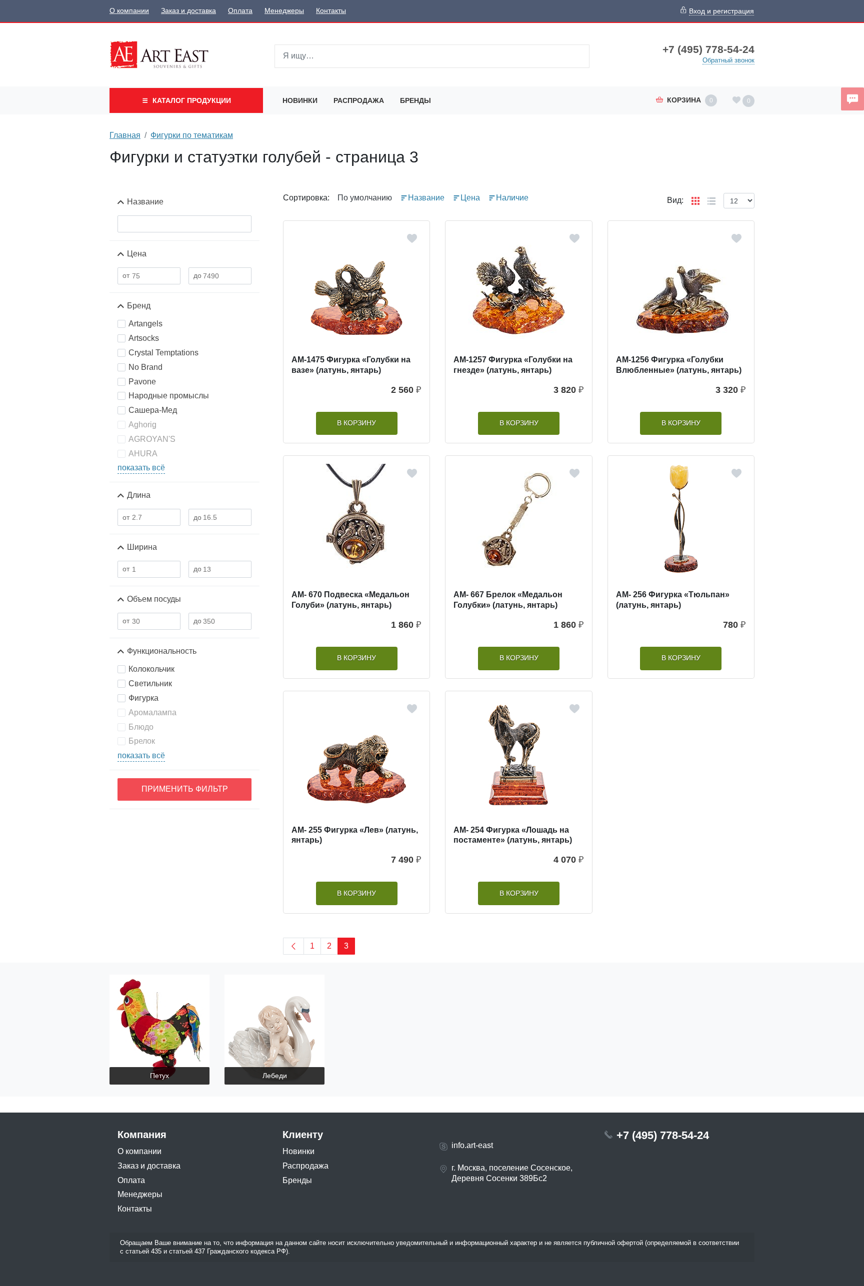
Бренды (415, 100)
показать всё (141, 467)
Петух (159, 1076)
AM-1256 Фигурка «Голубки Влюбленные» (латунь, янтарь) (679, 364)
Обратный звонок (728, 60)
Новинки (300, 100)
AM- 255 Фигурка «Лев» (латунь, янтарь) (355, 835)
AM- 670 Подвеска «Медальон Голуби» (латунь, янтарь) (351, 599)
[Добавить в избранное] (412, 238)
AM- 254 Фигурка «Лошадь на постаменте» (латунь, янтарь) (513, 835)
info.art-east (472, 1145)
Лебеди (274, 1076)
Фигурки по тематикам (191, 135)
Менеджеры (284, 10)
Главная (125, 135)
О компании (129, 10)
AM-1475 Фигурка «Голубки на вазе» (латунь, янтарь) (351, 364)
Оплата (240, 10)
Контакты (331, 10)
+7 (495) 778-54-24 (708, 49)
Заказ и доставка (188, 10)
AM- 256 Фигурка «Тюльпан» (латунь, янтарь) (673, 599)
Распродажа (359, 100)
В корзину (356, 423)
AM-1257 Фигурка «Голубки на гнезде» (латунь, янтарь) (513, 364)
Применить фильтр (185, 789)
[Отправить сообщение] (852, 98)
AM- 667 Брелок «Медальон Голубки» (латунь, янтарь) (508, 599)
